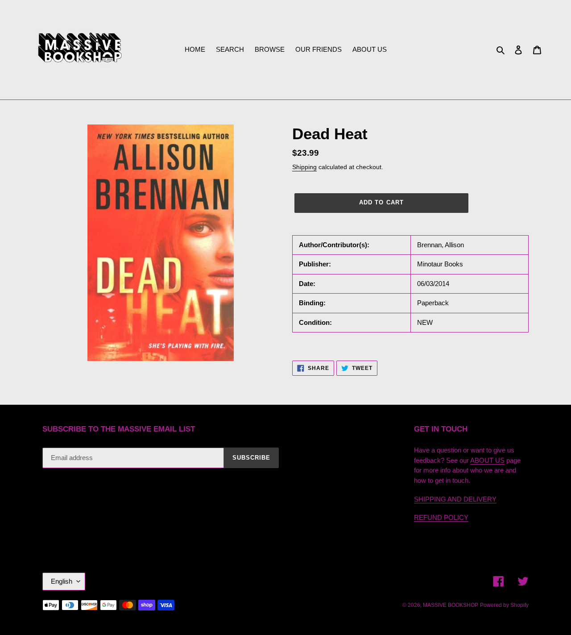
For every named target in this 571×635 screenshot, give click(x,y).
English (61, 581)
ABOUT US (487, 460)
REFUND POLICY (441, 517)
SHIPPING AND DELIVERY (455, 499)
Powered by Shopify (504, 605)
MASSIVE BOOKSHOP (450, 605)
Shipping (304, 166)
